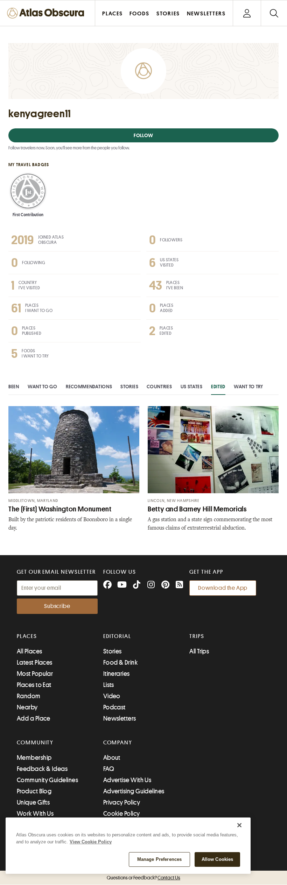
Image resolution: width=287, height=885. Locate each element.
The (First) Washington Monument (60, 509)
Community (35, 742)
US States (192, 386)
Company (117, 742)
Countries (159, 386)
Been (13, 386)
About (111, 757)
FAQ (108, 769)
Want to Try (248, 386)
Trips (196, 636)
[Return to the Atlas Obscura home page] (47, 13)
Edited (218, 386)
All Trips (199, 651)
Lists (108, 685)
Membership (34, 757)
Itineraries (116, 674)
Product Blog (34, 791)
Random (29, 696)
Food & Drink (120, 662)
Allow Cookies (217, 859)
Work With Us (35, 813)
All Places (29, 651)
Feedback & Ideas (42, 769)
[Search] (274, 13)
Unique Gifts (33, 802)
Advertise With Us (127, 780)
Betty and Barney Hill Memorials (197, 509)
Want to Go (42, 386)
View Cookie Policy (91, 841)
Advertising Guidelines (133, 791)
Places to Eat (34, 685)
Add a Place (33, 718)
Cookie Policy (121, 813)
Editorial (117, 636)
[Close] (239, 825)
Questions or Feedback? (143, 877)
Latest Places (34, 662)
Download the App (222, 588)
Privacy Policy (121, 802)
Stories (129, 386)
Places (27, 636)
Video (111, 696)
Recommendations (89, 386)
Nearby (27, 707)
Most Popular (35, 674)
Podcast (114, 707)
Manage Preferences (159, 859)
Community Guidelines (47, 780)
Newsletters (119, 718)
